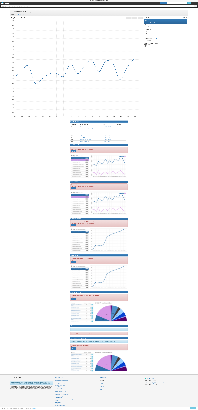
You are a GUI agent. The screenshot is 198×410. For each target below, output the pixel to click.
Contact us (101, 381)
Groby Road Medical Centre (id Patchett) (86, 133)
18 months (140, 17)
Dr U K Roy (82, 126)
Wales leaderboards (58, 402)
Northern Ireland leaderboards (60, 405)
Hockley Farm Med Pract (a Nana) (85, 139)
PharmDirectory (102, 379)
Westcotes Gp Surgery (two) (84, 141)
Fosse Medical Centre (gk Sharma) (85, 130)
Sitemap (101, 389)
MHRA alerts (57, 400)
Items (135, 17)
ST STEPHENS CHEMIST (20, 14)
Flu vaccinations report (58, 397)
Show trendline (128, 17)
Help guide (101, 383)
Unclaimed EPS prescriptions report (60, 383)
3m (183, 17)
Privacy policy (102, 386)
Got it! (193, 408)
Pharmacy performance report (60, 385)
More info (34, 408)
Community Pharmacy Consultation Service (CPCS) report (64, 399)
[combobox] (97, 6)
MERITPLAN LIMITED (17, 13)
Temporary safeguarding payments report (61, 396)
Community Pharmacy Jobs (155, 383)
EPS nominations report (58, 388)
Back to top (148, 387)
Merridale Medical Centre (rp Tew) (85, 131)
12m (186, 17)
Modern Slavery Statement (104, 391)
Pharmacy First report (58, 379)
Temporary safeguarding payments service (62, 394)
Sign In (189, 3)
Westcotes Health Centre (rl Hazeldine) (86, 128)
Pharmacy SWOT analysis (59, 386)
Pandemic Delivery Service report (60, 391)
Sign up (73, 151)
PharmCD (150, 378)
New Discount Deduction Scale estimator (61, 380)
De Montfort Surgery (83, 135)
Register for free (163, 3)
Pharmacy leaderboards (59, 377)
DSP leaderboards (103, 377)
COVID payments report (58, 392)
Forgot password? (194, 3)
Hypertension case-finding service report (61, 389)
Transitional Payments (58, 382)
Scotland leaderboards (58, 403)
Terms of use (102, 384)
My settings (101, 387)
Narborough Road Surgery (84, 137)
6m (184, 17)
